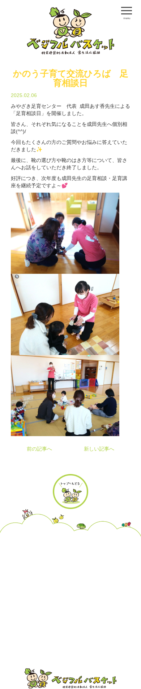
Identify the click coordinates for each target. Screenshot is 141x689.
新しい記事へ (99, 449)
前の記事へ (39, 449)
